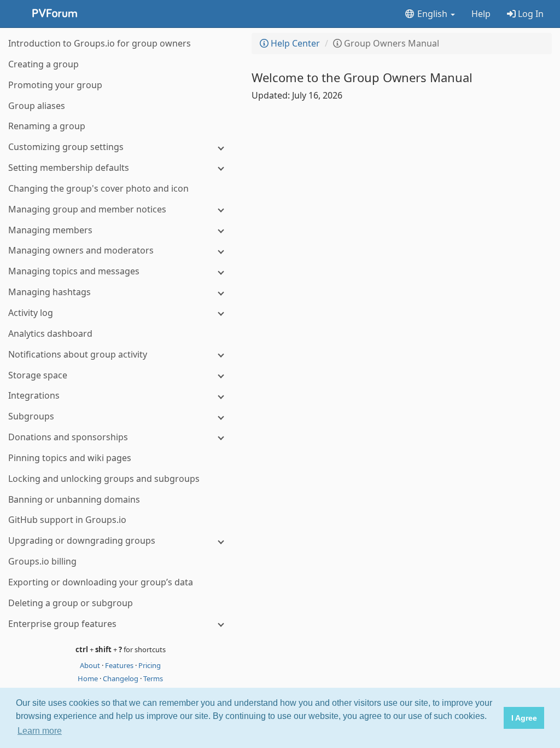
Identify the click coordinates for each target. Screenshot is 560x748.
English (432, 14)
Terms (153, 678)
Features (120, 665)
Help (481, 14)
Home (89, 678)
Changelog (121, 678)
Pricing (149, 665)
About (91, 665)
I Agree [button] (524, 718)
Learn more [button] (40, 730)
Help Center (294, 43)
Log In (530, 14)
